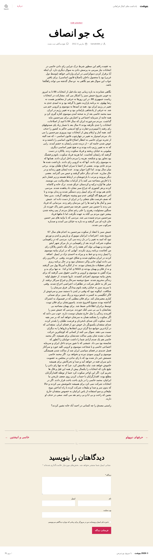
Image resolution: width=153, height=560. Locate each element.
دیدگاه (108, 475)
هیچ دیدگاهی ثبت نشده (56, 44)
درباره (19, 6)
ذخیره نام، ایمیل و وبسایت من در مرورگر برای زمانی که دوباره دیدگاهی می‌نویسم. (78, 522)
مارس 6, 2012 (78, 44)
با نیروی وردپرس (124, 553)
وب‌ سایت (107, 510)
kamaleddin (95, 44)
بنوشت (144, 6)
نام (110, 499)
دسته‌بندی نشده (76, 23)
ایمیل (73, 499)
